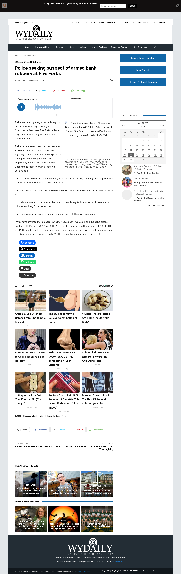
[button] (155, 47)
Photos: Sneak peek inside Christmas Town (37, 446)
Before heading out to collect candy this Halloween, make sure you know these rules (64, 526)
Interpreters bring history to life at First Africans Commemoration (31, 490)
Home (17, 55)
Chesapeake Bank (30, 416)
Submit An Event (130, 115)
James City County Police (56, 416)
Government (96, 482)
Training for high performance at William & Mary (97, 526)
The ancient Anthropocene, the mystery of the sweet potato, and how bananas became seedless (31, 525)
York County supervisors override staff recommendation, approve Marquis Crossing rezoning (97, 489)
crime (42, 416)
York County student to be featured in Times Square (64, 491)
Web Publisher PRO (84, 571)
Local (35, 55)
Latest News (26, 55)
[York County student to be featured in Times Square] (64, 484)
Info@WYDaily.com (120, 561)
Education (30, 485)
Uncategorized (32, 62)
